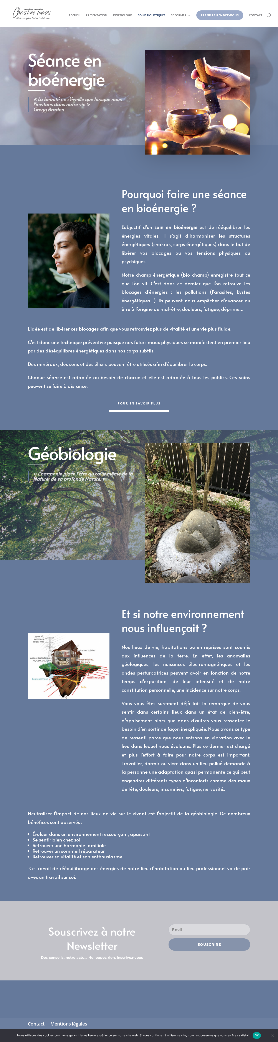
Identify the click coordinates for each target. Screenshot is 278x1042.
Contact (255, 15)
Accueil (74, 15)
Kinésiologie (122, 15)
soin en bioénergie (174, 227)
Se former (178, 15)
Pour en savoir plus (139, 403)
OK (257, 1035)
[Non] (272, 1035)
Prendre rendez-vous (220, 15)
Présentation (96, 15)
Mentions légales (68, 1024)
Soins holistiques (151, 15)
